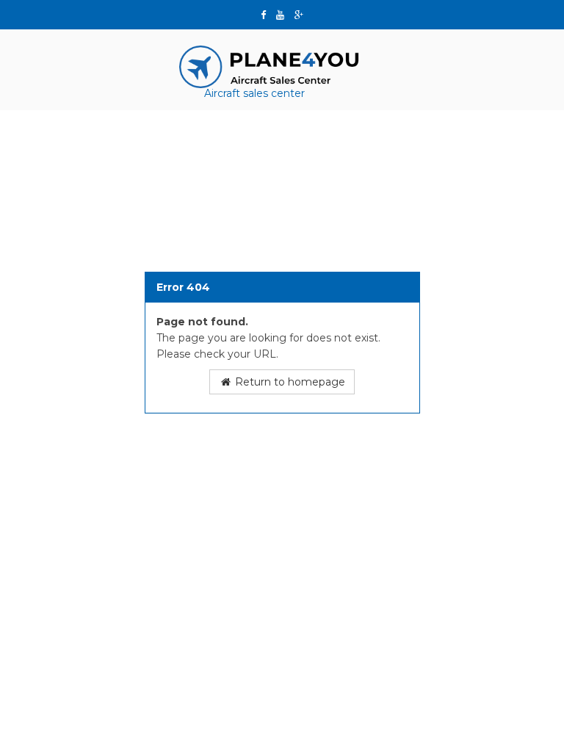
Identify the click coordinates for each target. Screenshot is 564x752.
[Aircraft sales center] (271, 66)
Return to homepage (288, 381)
